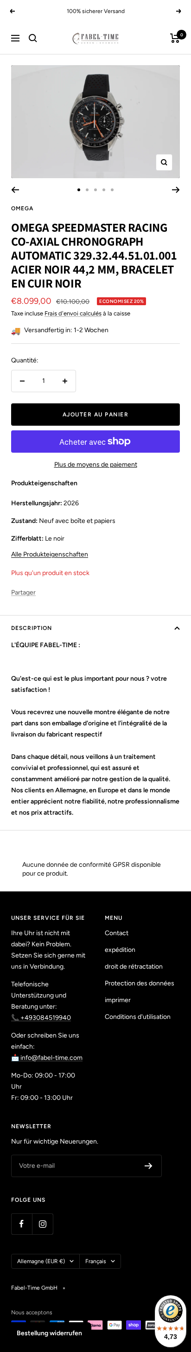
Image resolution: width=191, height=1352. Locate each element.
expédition (120, 950)
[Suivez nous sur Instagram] (42, 1223)
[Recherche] (33, 38)
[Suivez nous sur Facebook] (21, 1223)
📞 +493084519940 (41, 1018)
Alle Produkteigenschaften (49, 554)
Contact (116, 933)
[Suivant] (176, 190)
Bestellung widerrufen (49, 1333)
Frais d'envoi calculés (73, 313)
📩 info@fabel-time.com (47, 1058)
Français (95, 1261)
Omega (22, 208)
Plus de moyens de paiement (95, 465)
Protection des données (139, 983)
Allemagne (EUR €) (41, 1261)
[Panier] (175, 38)
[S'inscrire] (149, 1166)
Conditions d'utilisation (138, 1017)
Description (31, 628)
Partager (23, 592)
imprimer (118, 1000)
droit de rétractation (134, 966)
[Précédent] (15, 190)
